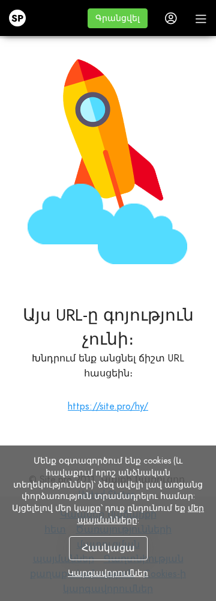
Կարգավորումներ (108, 573)
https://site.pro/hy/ (108, 406)
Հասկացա (108, 548)
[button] (118, 18)
